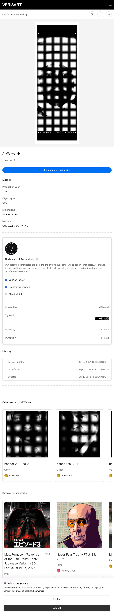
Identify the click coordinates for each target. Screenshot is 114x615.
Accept (57, 608)
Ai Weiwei (9, 153)
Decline (57, 599)
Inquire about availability (57, 170)
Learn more (38, 591)
